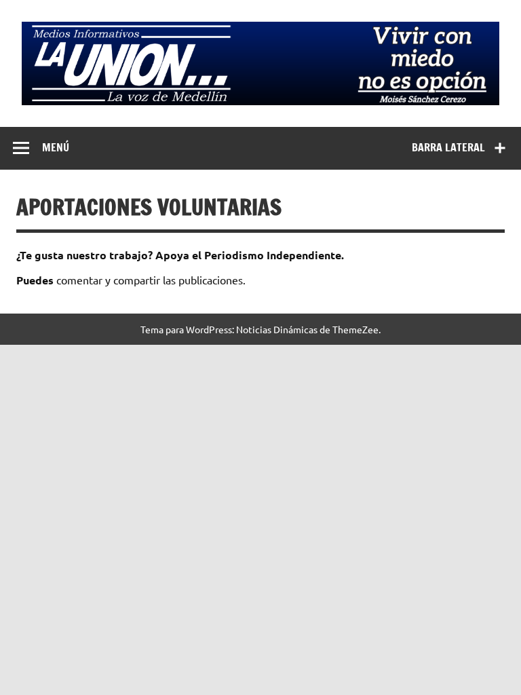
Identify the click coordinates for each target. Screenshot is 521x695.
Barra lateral (448, 147)
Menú (55, 147)
